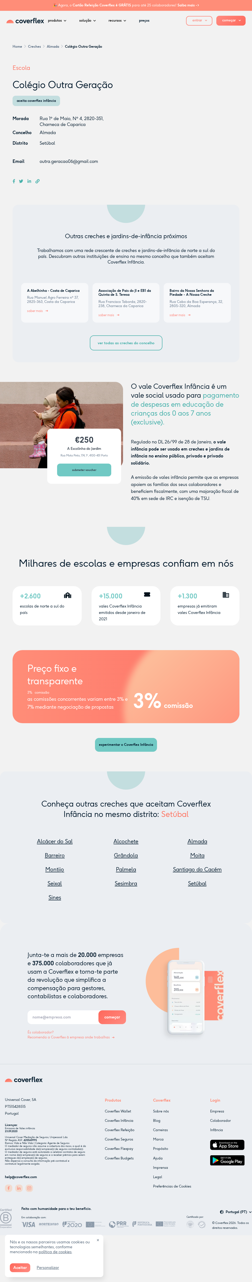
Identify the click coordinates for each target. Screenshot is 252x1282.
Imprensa (160, 1168)
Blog (156, 1121)
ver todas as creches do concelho (126, 343)
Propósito (160, 1149)
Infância (216, 1130)
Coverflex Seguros (119, 1139)
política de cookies (55, 1252)
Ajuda (158, 1158)
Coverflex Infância (119, 1121)
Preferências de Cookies (172, 1186)
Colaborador (220, 1121)
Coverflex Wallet (118, 1111)
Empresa (217, 1111)
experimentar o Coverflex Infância (126, 745)
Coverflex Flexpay (119, 1149)
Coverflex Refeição (119, 1130)
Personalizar (48, 1267)
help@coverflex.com (21, 1177)
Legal (157, 1177)
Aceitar (20, 1267)
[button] (58, 20)
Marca (158, 1139)
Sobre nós (161, 1111)
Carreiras (160, 1130)
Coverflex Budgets (119, 1158)
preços (144, 20)
